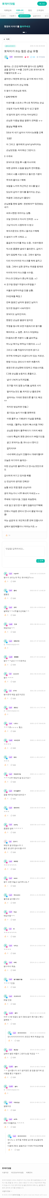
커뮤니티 (20, 10)
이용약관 (5, 1173)
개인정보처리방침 (17, 1173)
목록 (8, 39)
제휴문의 (29, 1173)
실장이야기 (37, 16)
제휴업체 (7, 10)
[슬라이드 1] (24, 32)
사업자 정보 (6, 1191)
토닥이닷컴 (8, 3)
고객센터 (40, 10)
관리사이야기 (24, 16)
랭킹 (30, 10)
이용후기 (13, 16)
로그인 (42, 3)
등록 (41, 561)
